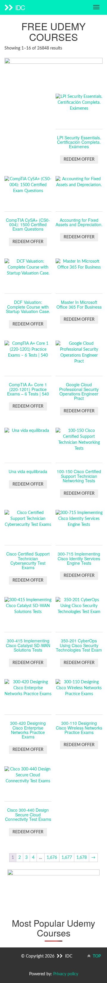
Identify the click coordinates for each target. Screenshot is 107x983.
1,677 (67, 858)
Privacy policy (65, 974)
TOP (96, 956)
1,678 (81, 858)
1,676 (52, 858)
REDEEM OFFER (79, 159)
